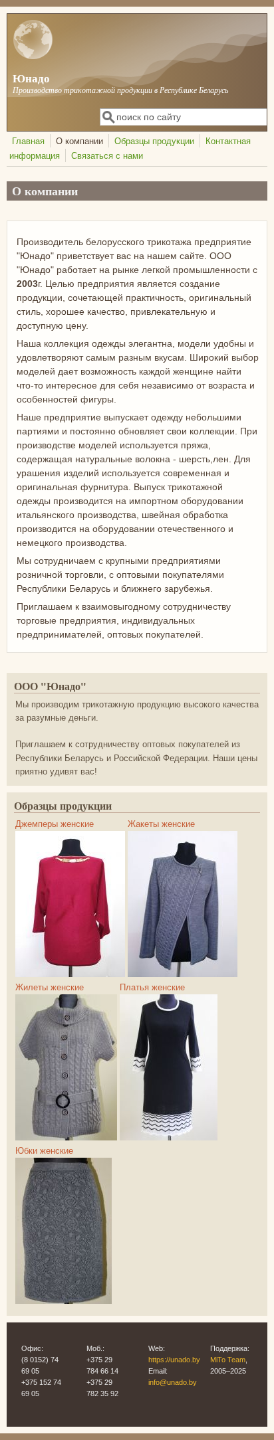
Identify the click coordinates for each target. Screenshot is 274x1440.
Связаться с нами (107, 156)
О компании (79, 141)
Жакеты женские (161, 824)
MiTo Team (227, 1360)
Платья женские (152, 987)
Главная (28, 141)
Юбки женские (44, 1151)
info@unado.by (172, 1382)
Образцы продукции (154, 141)
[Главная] (33, 56)
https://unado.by (174, 1360)
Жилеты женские (49, 987)
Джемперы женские (54, 824)
